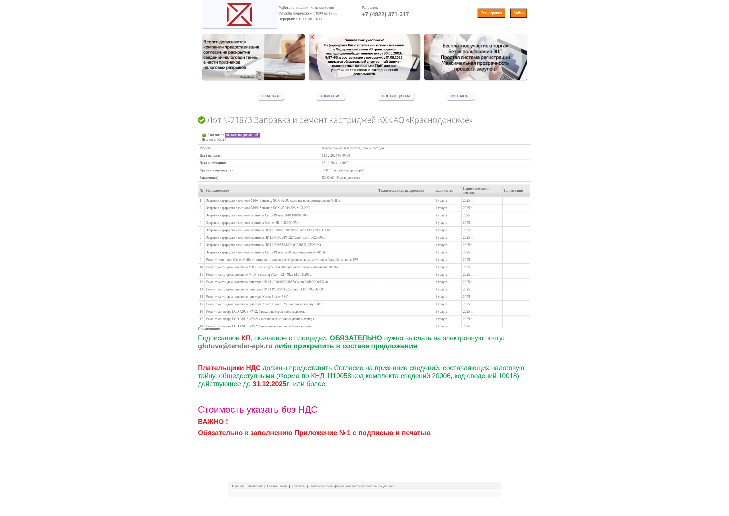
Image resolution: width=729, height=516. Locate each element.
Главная (270, 96)
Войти (518, 13)
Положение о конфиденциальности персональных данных (352, 486)
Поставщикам (396, 96)
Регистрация (491, 13)
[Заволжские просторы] (239, 13)
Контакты (460, 96)
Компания (330, 96)
